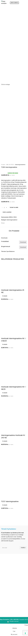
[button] (3, 515)
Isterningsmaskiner (20, 164)
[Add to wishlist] (3, 511)
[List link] (14, 586)
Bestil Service (14, 2)
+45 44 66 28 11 (15, 572)
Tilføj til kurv (14, 207)
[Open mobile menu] (26, 2)
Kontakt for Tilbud (13, 173)
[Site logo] (4, 2)
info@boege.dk (14, 575)
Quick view (3, 519)
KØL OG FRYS (10, 164)
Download (23, 242)
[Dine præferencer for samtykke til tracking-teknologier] (25, 633)
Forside (3, 164)
